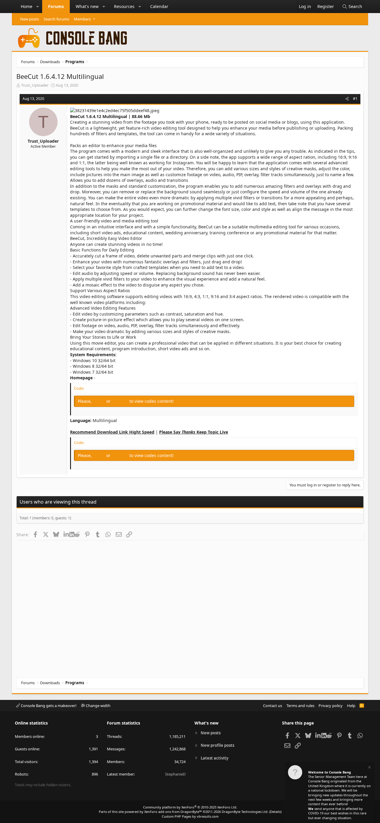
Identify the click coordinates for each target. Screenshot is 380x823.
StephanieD (175, 774)
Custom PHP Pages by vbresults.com (190, 816)
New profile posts (217, 745)
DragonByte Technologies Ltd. (245, 811)
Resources (124, 6)
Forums (56, 6)
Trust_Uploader (34, 85)
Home (26, 6)
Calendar (159, 6)
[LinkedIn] (66, 534)
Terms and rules (300, 705)
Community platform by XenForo (190, 807)
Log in (99, 401)
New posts (29, 19)
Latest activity (214, 758)
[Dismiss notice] (369, 768)
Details (275, 811)
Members (82, 19)
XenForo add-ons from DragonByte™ (173, 811)
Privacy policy (331, 705)
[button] (37, 6)
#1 (355, 98)
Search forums (56, 19)
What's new (87, 6)
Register (120, 401)
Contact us (272, 705)
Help (351, 705)
